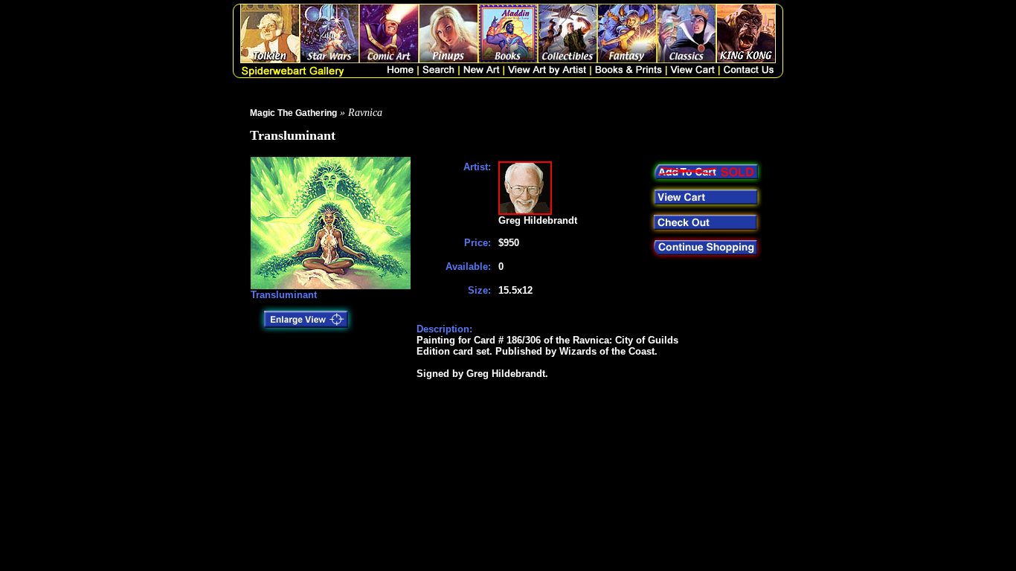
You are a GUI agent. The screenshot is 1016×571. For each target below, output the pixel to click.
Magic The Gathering (293, 113)
